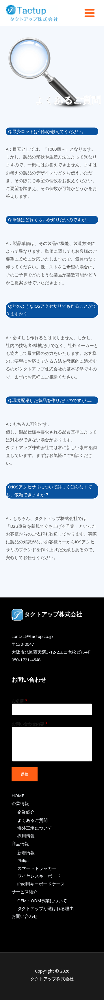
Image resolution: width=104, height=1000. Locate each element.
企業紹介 (26, 812)
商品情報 (20, 843)
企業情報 (20, 803)
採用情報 (26, 836)
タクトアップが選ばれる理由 (45, 908)
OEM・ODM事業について (42, 900)
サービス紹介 (25, 891)
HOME (18, 795)
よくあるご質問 (32, 820)
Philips (23, 860)
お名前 (19, 700)
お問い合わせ (25, 916)
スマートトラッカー (36, 868)
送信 (24, 774)
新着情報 (26, 852)
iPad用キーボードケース (41, 884)
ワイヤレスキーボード (39, 876)
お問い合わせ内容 (30, 723)
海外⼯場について (34, 828)
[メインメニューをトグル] (89, 13)
